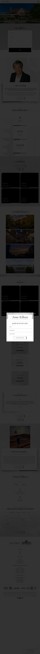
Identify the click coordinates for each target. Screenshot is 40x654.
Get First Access (19, 337)
